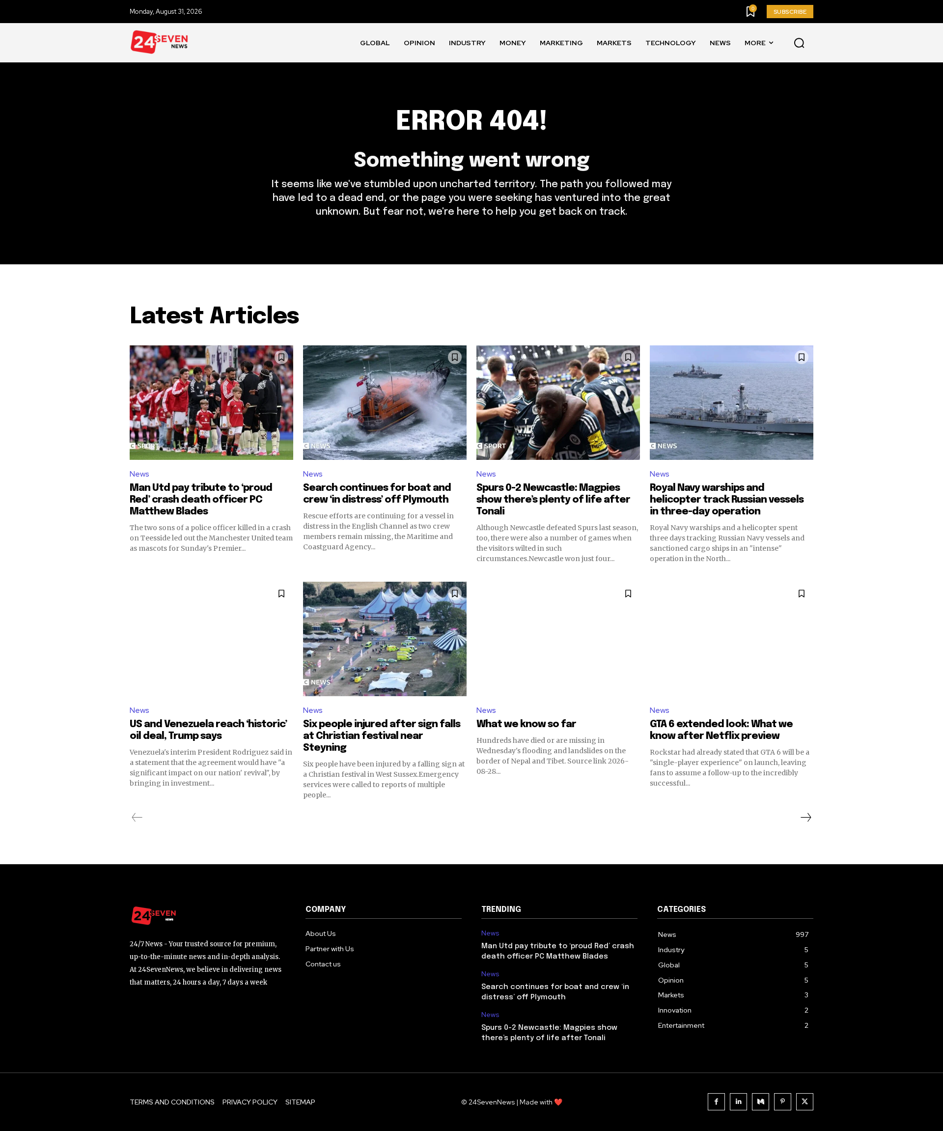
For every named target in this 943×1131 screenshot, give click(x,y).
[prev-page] (137, 817)
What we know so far (526, 724)
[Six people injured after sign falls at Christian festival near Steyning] (385, 639)
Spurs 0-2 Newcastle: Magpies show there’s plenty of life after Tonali (553, 500)
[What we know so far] (558, 639)
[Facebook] (716, 1101)
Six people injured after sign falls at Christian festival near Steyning (381, 736)
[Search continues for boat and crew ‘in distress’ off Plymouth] (385, 402)
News (139, 474)
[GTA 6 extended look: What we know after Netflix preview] (731, 639)
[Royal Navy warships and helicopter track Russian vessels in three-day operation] (731, 402)
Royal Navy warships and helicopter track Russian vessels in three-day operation (727, 500)
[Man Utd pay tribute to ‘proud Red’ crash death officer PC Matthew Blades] (211, 402)
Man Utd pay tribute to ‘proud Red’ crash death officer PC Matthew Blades (201, 500)
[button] (799, 43)
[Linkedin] (738, 1101)
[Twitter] (804, 1101)
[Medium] (760, 1101)
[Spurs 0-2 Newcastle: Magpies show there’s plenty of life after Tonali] (558, 402)
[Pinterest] (782, 1101)
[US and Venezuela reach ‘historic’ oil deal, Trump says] (211, 639)
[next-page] (805, 817)
